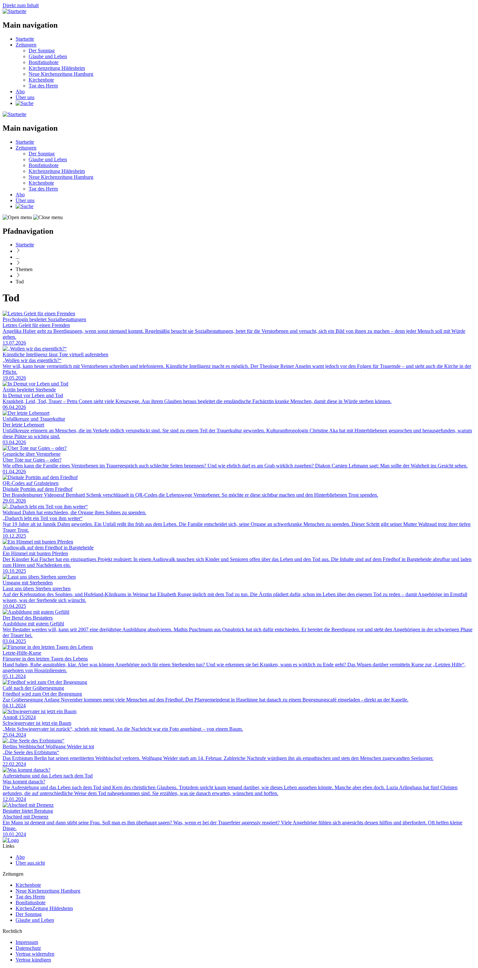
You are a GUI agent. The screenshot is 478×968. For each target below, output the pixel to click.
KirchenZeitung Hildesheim (44, 908)
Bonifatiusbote (44, 62)
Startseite (25, 39)
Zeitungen (26, 44)
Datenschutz (28, 948)
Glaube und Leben (48, 56)
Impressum (27, 942)
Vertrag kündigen (33, 959)
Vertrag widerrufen (35, 954)
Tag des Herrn (43, 85)
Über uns (25, 97)
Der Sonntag (42, 50)
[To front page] (11, 840)
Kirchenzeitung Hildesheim (57, 68)
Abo (20, 91)
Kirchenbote (41, 80)
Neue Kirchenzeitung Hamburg (61, 74)
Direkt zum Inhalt (21, 5)
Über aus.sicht (30, 863)
